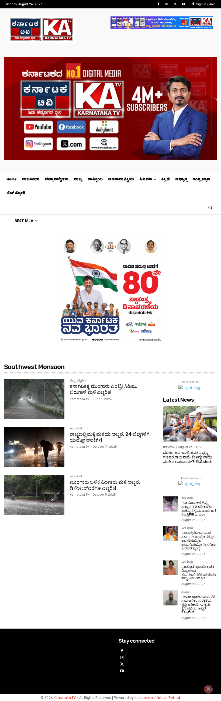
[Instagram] (167, 4)
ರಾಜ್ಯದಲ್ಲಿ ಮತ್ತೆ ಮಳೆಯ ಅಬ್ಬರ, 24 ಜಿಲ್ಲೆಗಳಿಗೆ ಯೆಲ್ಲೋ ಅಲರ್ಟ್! (110, 437)
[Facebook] (158, 4)
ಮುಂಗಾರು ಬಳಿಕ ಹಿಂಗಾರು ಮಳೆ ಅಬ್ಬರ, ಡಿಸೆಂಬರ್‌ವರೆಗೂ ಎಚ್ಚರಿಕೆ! (105, 485)
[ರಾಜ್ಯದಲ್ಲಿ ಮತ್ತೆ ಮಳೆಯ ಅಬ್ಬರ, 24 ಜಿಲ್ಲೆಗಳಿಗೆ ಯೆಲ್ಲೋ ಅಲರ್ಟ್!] (34, 447)
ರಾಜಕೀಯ (169, 447)
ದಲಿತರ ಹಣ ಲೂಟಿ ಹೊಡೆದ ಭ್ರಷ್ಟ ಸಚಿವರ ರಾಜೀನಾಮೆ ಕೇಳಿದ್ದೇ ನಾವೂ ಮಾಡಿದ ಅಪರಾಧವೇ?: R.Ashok (187, 457)
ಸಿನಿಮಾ (185, 592)
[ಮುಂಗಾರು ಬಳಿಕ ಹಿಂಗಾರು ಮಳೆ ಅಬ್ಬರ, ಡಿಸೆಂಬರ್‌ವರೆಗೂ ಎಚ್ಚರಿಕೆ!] (34, 495)
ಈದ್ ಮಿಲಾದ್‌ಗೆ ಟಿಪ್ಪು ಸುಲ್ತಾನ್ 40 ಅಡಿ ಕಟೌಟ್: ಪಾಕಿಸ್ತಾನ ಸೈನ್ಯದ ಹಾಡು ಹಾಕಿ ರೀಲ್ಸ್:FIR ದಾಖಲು (198, 508)
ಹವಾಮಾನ (76, 428)
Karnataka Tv (79, 399)
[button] (210, 207)
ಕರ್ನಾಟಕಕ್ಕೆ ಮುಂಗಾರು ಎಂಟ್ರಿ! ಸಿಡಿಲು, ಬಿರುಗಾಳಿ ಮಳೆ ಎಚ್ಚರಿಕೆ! (103, 389)
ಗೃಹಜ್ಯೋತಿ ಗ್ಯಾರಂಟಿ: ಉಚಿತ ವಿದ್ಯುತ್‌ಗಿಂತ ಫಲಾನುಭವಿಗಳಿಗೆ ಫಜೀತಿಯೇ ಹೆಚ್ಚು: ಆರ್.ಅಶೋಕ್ (198, 572)
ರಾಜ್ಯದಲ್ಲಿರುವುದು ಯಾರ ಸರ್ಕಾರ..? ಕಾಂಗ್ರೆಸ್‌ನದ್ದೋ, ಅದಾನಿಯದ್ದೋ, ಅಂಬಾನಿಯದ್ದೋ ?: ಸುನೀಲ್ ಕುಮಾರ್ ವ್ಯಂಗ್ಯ (198, 540)
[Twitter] (175, 4)
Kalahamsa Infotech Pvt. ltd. (157, 698)
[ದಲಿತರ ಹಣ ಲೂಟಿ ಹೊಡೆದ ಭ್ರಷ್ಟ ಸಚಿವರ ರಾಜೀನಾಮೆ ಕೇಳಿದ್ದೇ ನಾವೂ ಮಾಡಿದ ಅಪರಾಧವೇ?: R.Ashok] (190, 423)
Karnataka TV (65, 698)
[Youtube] (183, 4)
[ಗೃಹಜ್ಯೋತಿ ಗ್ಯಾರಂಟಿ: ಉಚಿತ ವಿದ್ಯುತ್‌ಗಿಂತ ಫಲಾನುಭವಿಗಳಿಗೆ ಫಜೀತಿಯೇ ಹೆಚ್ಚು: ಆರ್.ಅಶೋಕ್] (170, 567)
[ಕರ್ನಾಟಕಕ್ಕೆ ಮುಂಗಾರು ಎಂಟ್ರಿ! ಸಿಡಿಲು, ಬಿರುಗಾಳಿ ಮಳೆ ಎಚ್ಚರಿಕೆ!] (34, 399)
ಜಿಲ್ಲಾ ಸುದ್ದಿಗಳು (78, 380)
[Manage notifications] (208, 689)
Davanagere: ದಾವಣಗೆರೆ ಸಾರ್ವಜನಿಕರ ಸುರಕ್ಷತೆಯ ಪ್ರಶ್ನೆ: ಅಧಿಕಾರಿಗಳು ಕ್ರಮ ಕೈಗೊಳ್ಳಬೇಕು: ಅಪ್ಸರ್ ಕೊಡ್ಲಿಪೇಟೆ (198, 604)
